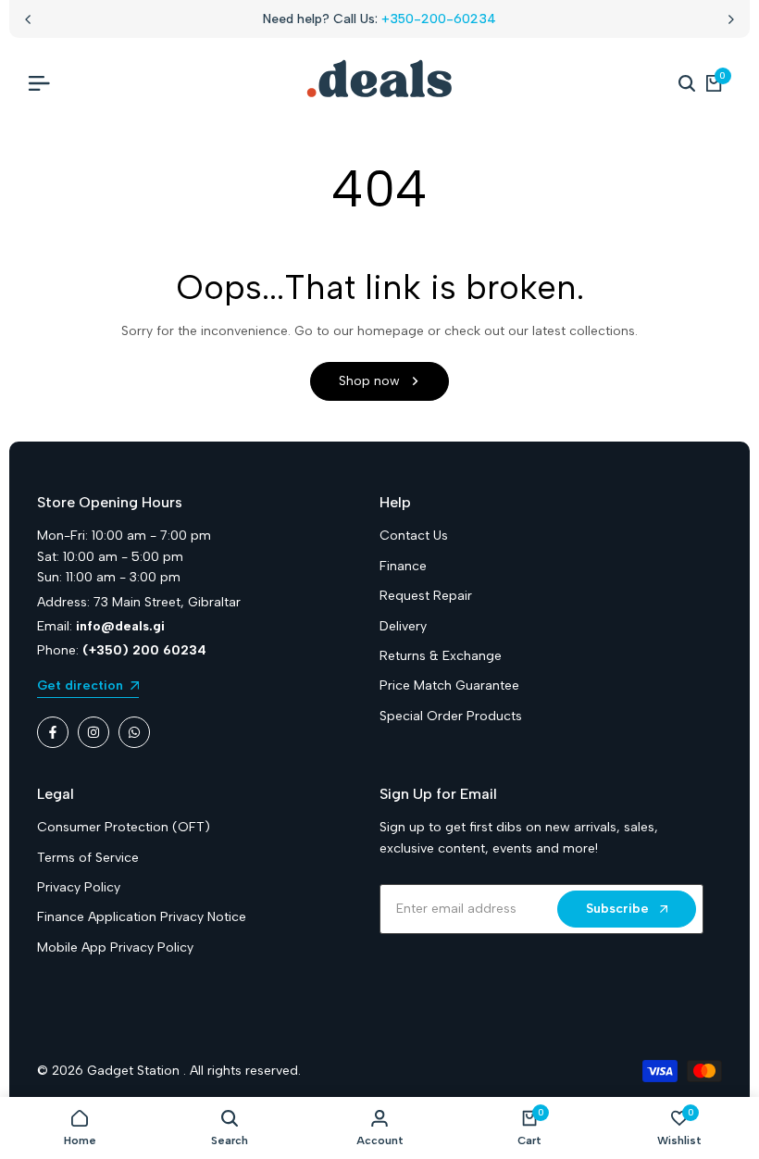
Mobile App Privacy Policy (115, 947)
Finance (403, 566)
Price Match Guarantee (449, 685)
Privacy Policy (78, 887)
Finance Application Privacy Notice (141, 917)
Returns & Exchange (441, 656)
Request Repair (426, 596)
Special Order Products (451, 716)
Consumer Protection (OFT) (123, 827)
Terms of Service (88, 858)
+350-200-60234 (438, 19)
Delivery (403, 626)
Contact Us (414, 535)
